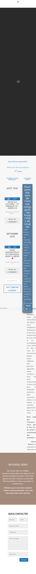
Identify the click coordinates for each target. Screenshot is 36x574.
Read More (28, 307)
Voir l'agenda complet (12, 289)
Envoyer (24, 560)
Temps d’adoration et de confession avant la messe (12, 253)
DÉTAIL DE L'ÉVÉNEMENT (12, 221)
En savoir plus (12, 281)
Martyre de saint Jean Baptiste (18, 167)
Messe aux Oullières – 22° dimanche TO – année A (12, 205)
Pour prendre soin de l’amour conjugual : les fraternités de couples (27, 207)
